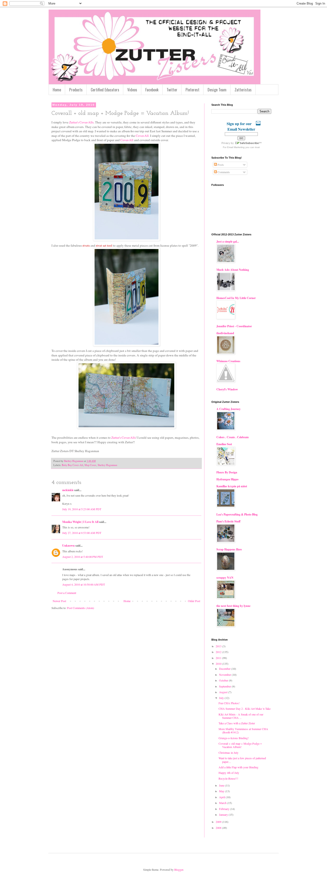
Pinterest (192, 90)
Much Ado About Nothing (232, 270)
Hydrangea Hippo (227, 479)
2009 (219, 822)
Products (76, 90)
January (224, 814)
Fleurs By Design (226, 472)
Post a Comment (66, 593)
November (225, 674)
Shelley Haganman (107, 465)
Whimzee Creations (228, 361)
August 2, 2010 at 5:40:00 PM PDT (82, 557)
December (225, 668)
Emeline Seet (224, 444)
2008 (219, 828)
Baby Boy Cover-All (72, 465)
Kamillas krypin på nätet (231, 486)
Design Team (217, 90)
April (222, 797)
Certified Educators (105, 90)
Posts (220, 164)
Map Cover (90, 465)
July (222, 698)
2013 (219, 646)
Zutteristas (243, 90)
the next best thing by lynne (233, 606)
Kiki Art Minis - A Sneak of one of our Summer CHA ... (241, 716)
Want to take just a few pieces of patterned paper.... (242, 759)
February (224, 809)
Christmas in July (228, 752)
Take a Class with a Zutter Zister (237, 723)
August (223, 692)
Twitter (172, 90)
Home (57, 90)
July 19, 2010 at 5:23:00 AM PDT (81, 509)
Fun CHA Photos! (229, 703)
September (225, 686)
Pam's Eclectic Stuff (228, 521)
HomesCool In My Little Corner (236, 298)
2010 (219, 663)
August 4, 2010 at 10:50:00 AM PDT (83, 584)
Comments (223, 172)
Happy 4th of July (229, 773)
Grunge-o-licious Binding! (234, 738)
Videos (132, 90)
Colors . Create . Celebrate (232, 437)
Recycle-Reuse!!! (228, 778)
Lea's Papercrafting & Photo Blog (237, 514)
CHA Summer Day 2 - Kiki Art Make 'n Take (245, 708)
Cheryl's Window (227, 389)
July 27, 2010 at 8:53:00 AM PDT (81, 533)
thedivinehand (225, 333)
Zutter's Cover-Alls (81, 122)
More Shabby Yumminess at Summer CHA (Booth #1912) (243, 730)
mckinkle (67, 490)
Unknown (68, 545)
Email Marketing (236, 147)
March (223, 803)
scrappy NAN (224, 578)
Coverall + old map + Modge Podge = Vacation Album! (240, 745)
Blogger (178, 869)
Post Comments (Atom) (80, 608)
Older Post (194, 601)
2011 (219, 658)
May (222, 791)
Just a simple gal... (227, 241)
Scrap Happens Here (229, 549)
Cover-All (126, 140)
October (224, 680)
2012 (219, 652)
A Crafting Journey (228, 409)
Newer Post (59, 601)
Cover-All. (142, 135)
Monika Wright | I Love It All (80, 522)
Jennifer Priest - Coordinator (234, 326)
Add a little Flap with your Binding (238, 767)
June (222, 785)
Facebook (151, 90)
